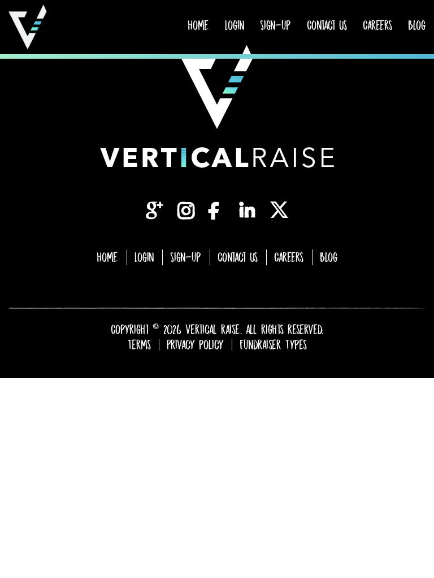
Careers (377, 25)
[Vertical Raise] (27, 27)
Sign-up (275, 25)
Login (234, 25)
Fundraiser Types (273, 345)
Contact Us (327, 25)
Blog (417, 25)
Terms (139, 345)
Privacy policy (195, 345)
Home (198, 25)
